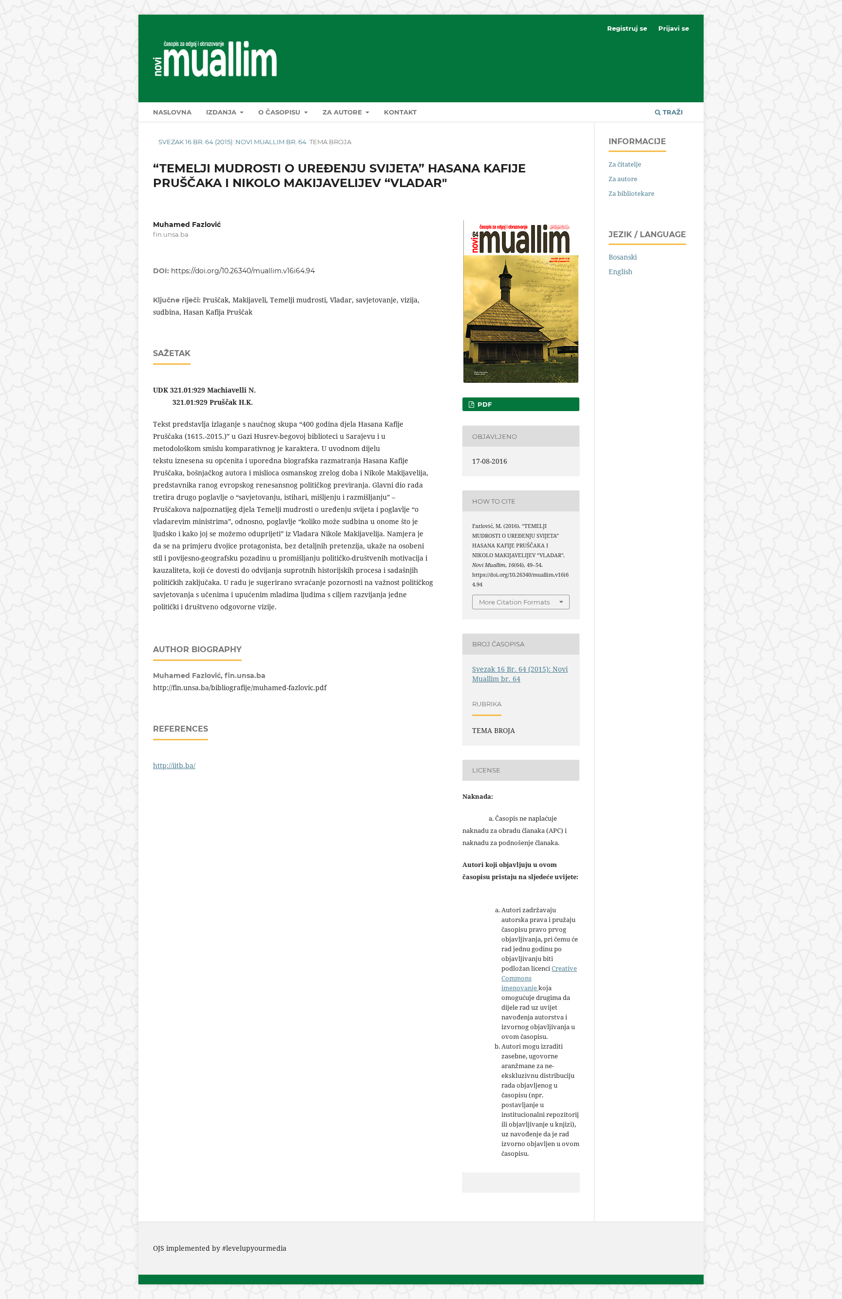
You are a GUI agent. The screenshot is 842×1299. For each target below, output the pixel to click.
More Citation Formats (514, 602)
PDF (484, 404)
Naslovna (172, 112)
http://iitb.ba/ (174, 765)
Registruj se (627, 28)
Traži (672, 112)
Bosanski (623, 257)
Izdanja (222, 112)
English (620, 271)
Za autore (343, 112)
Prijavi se (673, 28)
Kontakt (400, 112)
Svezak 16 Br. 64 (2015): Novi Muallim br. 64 (232, 142)
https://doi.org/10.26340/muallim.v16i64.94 (243, 270)
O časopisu (280, 112)
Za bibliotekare (631, 193)
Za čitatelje (625, 164)
